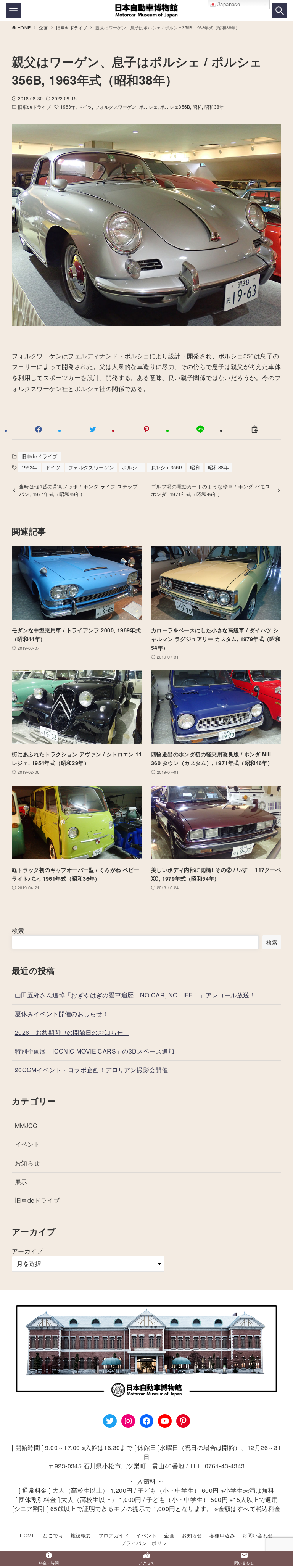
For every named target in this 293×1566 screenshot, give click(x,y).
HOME (27, 1535)
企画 (169, 1535)
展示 (21, 1181)
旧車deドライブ (34, 106)
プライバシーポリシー (146, 1543)
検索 (18, 930)
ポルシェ (148, 106)
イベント (27, 1144)
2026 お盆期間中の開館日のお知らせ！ (72, 1032)
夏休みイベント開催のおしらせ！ (62, 1013)
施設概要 (81, 1535)
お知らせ (27, 1162)
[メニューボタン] (13, 10)
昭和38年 (214, 106)
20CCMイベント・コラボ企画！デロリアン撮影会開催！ (94, 1069)
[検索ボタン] (279, 10)
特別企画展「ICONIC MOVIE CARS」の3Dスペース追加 (94, 1051)
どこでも (53, 1535)
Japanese (228, 4)
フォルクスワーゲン (116, 106)
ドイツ (85, 106)
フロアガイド (113, 1535)
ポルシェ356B (175, 106)
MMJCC (26, 1125)
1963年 (68, 106)
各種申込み (222, 1535)
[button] (39, 429)
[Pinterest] (183, 1421)
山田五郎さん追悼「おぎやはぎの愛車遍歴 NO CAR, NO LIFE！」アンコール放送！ (135, 995)
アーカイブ (27, 1251)
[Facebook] (146, 1421)
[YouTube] (165, 1421)
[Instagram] (128, 1421)
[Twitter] (110, 1421)
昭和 (197, 106)
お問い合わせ (257, 1535)
